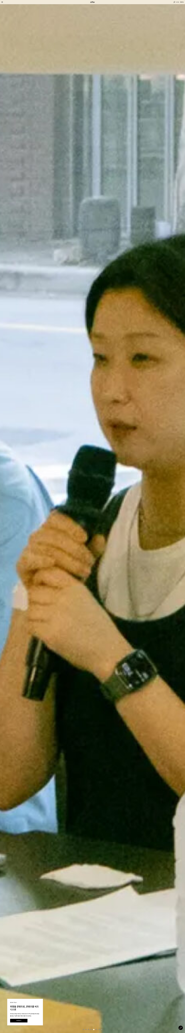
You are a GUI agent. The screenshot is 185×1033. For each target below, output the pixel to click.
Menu (2, 2)
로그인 (177, 2)
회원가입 (182, 2)
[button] (83, 1029)
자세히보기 (18, 1020)
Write (180, 1028)
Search (174, 2)
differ (92, 2)
